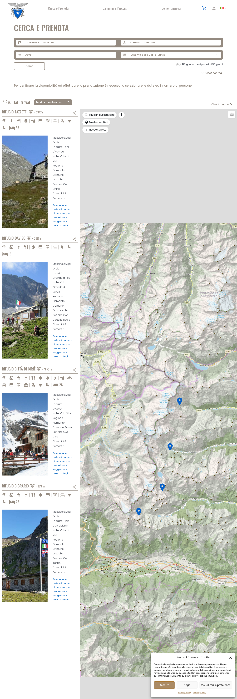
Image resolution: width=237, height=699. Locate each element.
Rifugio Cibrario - (23, 486)
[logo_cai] (18, 4)
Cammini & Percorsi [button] (59, 196)
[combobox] (174, 55)
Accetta (164, 685)
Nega (187, 685)
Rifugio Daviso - (22, 238)
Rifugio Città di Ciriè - (27, 369)
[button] (230, 657)
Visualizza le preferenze (215, 685)
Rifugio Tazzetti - (23, 112)
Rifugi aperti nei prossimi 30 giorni (202, 64)
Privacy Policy (184, 692)
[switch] (178, 64)
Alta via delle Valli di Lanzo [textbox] (148, 55)
